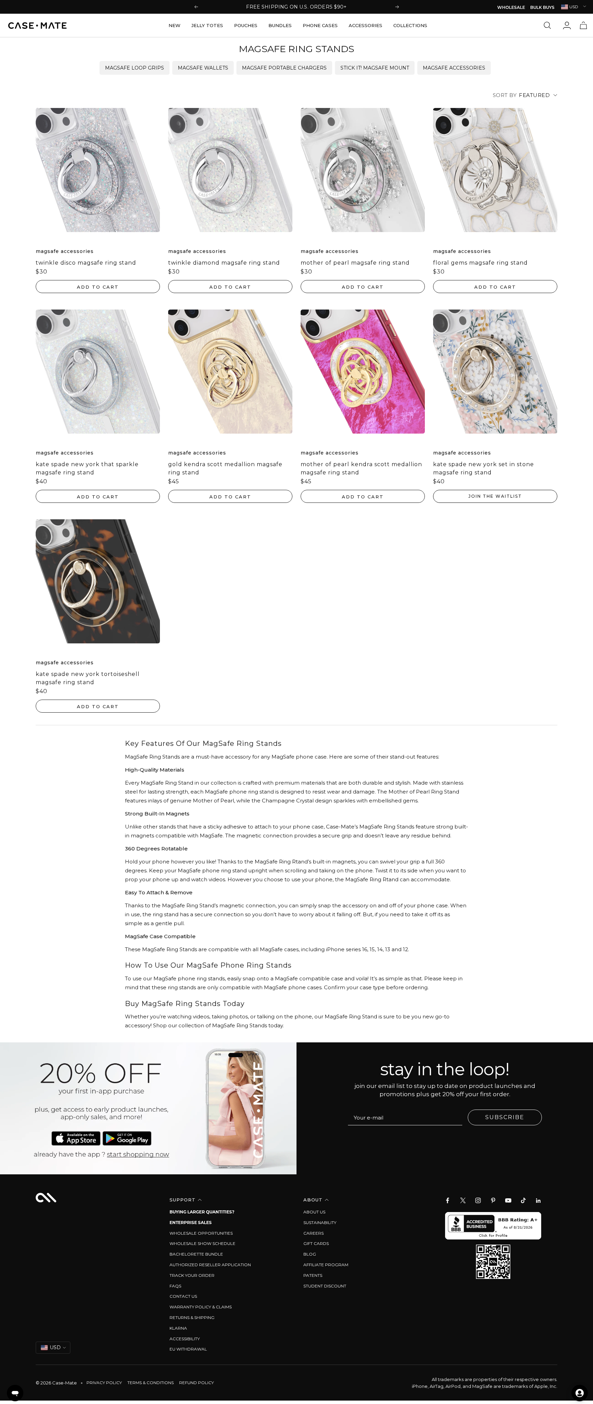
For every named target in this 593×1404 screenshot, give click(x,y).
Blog (309, 1254)
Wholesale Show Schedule (202, 1243)
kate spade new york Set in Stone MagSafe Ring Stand (483, 468)
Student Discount (324, 1285)
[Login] (567, 25)
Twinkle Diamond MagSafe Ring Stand (224, 262)
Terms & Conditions (150, 1382)
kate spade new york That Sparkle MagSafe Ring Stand (87, 468)
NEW (174, 25)
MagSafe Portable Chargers (284, 68)
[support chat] (15, 1393)
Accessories (365, 25)
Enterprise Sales (191, 1222)
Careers (313, 1233)
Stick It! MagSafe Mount (374, 68)
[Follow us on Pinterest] (493, 1200)
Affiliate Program (325, 1264)
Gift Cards (316, 1243)
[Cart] (583, 25)
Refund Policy (196, 1382)
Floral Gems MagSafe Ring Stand (480, 262)
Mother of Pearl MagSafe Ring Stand (355, 262)
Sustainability (319, 1222)
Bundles (280, 25)
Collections (410, 25)
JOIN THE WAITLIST (495, 496)
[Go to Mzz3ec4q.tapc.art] (148, 1108)
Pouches (245, 25)
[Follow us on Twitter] (462, 1200)
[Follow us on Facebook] (447, 1200)
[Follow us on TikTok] (523, 1200)
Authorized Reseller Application (210, 1264)
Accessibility (185, 1338)
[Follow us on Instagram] (478, 1200)
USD (573, 6)
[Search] (549, 25)
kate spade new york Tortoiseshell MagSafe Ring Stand (88, 678)
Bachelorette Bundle (196, 1254)
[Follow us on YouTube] (508, 1200)
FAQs (175, 1285)
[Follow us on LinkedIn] (538, 1200)
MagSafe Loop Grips (134, 68)
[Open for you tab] (579, 1393)
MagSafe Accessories (454, 68)
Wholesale (511, 8)
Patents (312, 1275)
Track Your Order (192, 1275)
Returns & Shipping (192, 1317)
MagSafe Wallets (203, 68)
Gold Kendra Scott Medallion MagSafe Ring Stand (225, 468)
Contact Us (183, 1296)
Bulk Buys (542, 8)
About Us (314, 1211)
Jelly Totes (207, 25)
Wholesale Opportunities (201, 1233)
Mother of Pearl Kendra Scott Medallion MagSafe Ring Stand (361, 468)
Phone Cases (320, 25)
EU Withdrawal (188, 1349)
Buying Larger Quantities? (202, 1211)
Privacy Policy (104, 1382)
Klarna (178, 1328)
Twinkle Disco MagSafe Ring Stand (86, 262)
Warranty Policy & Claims (201, 1306)
